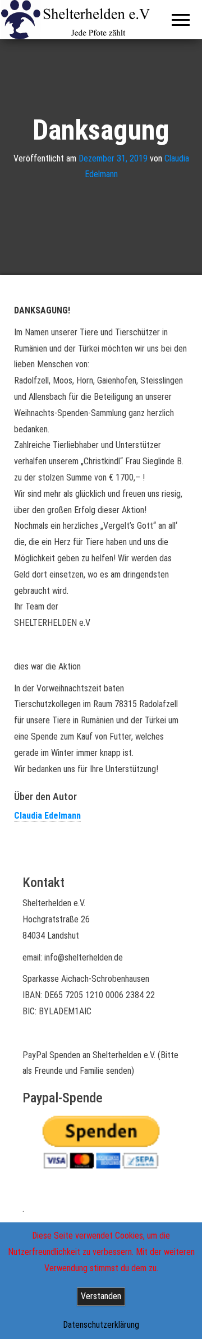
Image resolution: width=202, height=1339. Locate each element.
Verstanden (101, 1296)
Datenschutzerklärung (101, 1324)
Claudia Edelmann (47, 815)
